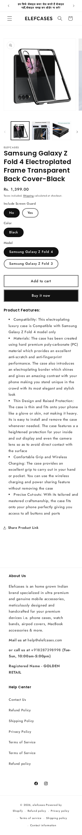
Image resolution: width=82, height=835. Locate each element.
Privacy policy (60, 811)
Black (13, 232)
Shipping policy (56, 818)
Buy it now (41, 295)
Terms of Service (22, 742)
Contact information (43, 825)
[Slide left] (5, 132)
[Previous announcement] (8, 6)
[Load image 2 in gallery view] (41, 131)
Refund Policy (20, 710)
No (11, 212)
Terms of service (31, 818)
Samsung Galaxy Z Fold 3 (31, 263)
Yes (30, 212)
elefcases (39, 805)
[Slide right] (77, 132)
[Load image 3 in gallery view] (61, 131)
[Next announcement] (74, 6)
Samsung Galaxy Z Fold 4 (31, 251)
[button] (9, 18)
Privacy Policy (20, 731)
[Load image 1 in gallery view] (20, 131)
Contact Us (17, 699)
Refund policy (20, 763)
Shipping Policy (21, 721)
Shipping (28, 195)
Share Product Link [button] (23, 527)
